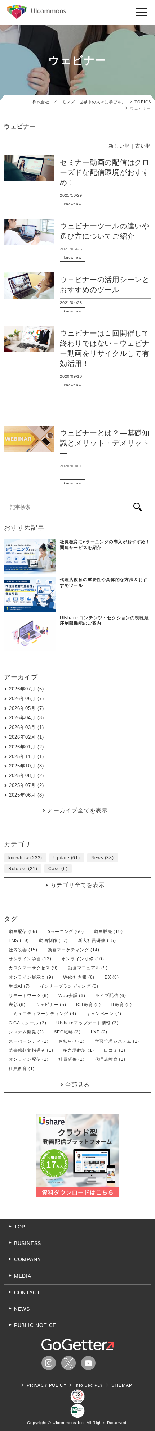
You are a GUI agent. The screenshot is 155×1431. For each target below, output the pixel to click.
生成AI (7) (19, 986)
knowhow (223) (25, 857)
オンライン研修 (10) (82, 958)
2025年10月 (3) (26, 766)
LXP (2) (99, 1031)
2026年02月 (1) (26, 737)
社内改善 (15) (23, 949)
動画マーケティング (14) (73, 949)
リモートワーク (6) (29, 995)
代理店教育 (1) (110, 1059)
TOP (19, 1227)
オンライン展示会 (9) (31, 977)
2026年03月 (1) (26, 727)
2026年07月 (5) (26, 689)
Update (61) (66, 857)
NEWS (22, 1309)
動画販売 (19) (108, 931)
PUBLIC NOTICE (35, 1325)
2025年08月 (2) (26, 775)
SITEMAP (121, 1385)
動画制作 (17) (53, 940)
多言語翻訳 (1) (78, 1050)
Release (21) (22, 868)
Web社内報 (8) (78, 977)
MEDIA (22, 1276)
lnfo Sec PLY (89, 1385)
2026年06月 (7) (26, 698)
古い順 (143, 146)
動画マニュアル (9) (88, 967)
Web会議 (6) (71, 995)
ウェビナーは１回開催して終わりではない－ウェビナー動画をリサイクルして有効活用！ (105, 348)
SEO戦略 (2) (67, 1031)
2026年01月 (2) (26, 747)
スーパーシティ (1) (29, 1041)
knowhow (72, 204)
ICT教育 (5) (88, 1004)
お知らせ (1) (71, 1041)
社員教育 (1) (22, 1068)
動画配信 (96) (23, 931)
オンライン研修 (103, 402)
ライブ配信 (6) (110, 995)
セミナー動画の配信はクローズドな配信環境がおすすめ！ (105, 172)
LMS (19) (19, 940)
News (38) (102, 857)
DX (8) (112, 977)
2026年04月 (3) (26, 717)
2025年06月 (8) (26, 795)
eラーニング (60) (66, 931)
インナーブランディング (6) (69, 986)
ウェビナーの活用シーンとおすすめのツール (105, 285)
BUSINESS (27, 1243)
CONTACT (27, 1292)
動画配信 (103, 411)
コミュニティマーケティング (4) (42, 1013)
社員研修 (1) (71, 1059)
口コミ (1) (114, 1050)
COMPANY (27, 1259)
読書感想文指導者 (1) (31, 1050)
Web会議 (113, 474)
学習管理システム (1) (117, 1041)
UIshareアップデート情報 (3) (87, 1022)
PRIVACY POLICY (46, 1385)
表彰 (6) (17, 1004)
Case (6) (57, 868)
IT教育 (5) (121, 1004)
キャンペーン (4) (103, 1013)
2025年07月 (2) (26, 785)
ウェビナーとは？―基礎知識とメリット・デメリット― (105, 443)
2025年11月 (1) (26, 756)
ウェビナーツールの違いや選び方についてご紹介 (105, 231)
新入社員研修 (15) (97, 940)
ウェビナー (100, 204)
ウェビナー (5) (50, 1004)
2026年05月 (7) (26, 708)
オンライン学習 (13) (30, 958)
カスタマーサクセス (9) (33, 967)
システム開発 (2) (26, 1031)
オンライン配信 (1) (29, 1059)
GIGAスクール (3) (27, 1022)
